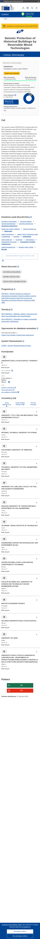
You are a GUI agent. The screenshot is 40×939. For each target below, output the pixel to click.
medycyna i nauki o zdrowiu (10, 229)
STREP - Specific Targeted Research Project (16, 345)
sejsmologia (27, 236)
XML (21, 685)
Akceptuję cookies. (20, 931)
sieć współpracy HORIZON (12, 392)
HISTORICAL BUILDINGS (11, 272)
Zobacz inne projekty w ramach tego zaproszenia (17, 335)
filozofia (4, 249)
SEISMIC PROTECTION (11, 276)
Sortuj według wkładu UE (20, 403)
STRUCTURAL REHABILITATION (14, 281)
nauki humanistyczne (8, 247)
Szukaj (32, 8)
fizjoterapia (8, 231)
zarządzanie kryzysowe (9, 242)
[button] (28, 8)
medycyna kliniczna (29, 229)
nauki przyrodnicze (7, 234)
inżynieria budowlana (8, 224)
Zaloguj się (23, 8)
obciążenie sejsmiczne (9, 226)
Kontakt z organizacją (10, 388)
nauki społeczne (6, 239)
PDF (21, 690)
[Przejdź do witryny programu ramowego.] (20, 31)
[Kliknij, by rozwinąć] (37, 412)
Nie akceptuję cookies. (20, 936)
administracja (30, 239)
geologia (16, 236)
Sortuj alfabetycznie (6, 403)
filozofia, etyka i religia (26, 247)
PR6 (5, 19)
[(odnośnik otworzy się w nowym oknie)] (7, 7)
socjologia (19, 239)
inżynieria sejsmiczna (26, 224)
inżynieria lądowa (26, 221)
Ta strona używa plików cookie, (12, 924)
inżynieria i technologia (9, 221)
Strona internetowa (10, 390)
